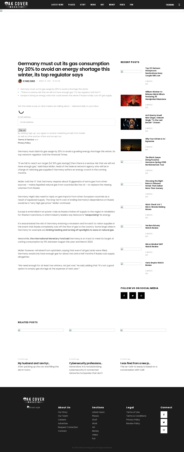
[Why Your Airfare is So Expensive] (131, 145)
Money (95, 431)
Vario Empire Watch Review (154, 263)
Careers (62, 419)
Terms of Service (26, 139)
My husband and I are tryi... (34, 363)
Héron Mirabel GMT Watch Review (154, 245)
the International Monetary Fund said (49, 238)
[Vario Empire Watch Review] (131, 269)
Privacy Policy (24, 143)
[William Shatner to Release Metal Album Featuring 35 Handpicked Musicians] (131, 100)
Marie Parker (29, 81)
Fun (94, 438)
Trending (170, 4)
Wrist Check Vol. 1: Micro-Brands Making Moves (155, 207)
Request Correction (68, 427)
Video (95, 434)
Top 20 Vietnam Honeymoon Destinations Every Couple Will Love (153, 72)
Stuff (94, 419)
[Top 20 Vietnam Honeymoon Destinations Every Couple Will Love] (131, 77)
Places (95, 415)
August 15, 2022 (45, 81)
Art (93, 427)
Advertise (63, 423)
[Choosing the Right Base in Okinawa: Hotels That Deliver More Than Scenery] (131, 190)
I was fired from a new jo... (135, 363)
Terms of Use (133, 412)
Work (94, 423)
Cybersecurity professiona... (85, 363)
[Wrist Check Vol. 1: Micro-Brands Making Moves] (131, 212)
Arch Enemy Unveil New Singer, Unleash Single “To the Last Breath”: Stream (154, 119)
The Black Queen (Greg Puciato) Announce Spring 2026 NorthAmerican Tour (155, 161)
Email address (24, 117)
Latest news (98, 412)
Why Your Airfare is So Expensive (155, 140)
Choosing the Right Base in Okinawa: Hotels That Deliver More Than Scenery (154, 185)
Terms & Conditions (136, 415)
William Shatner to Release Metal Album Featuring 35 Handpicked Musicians (155, 95)
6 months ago (148, 82)
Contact (62, 431)
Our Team (63, 415)
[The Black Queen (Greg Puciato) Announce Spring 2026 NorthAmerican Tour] (131, 166)
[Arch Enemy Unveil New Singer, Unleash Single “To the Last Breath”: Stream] (131, 124)
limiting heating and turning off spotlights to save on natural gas (80, 230)
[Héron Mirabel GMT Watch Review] (131, 250)
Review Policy (133, 423)
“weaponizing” (91, 214)
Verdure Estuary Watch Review (152, 226)
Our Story (62, 412)
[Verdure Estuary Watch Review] (131, 232)
